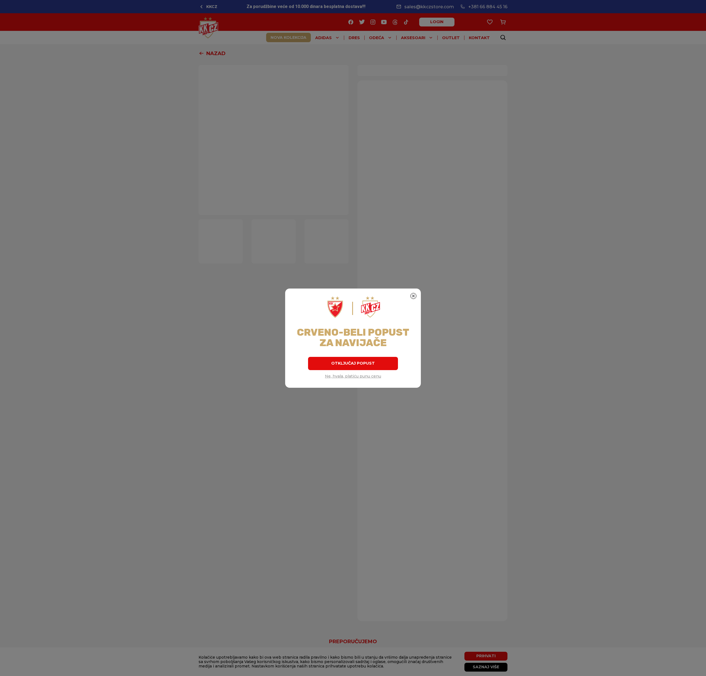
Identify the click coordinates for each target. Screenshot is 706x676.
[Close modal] (413, 296)
